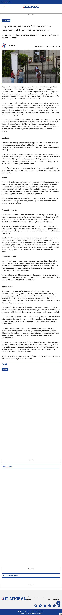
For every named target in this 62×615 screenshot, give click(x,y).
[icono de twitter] (40, 605)
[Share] (58, 603)
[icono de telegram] (54, 605)
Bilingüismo (6, 20)
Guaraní (5, 369)
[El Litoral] (31, 7)
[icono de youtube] (35, 605)
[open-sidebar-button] (4, 7)
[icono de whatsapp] (49, 605)
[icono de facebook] (45, 605)
